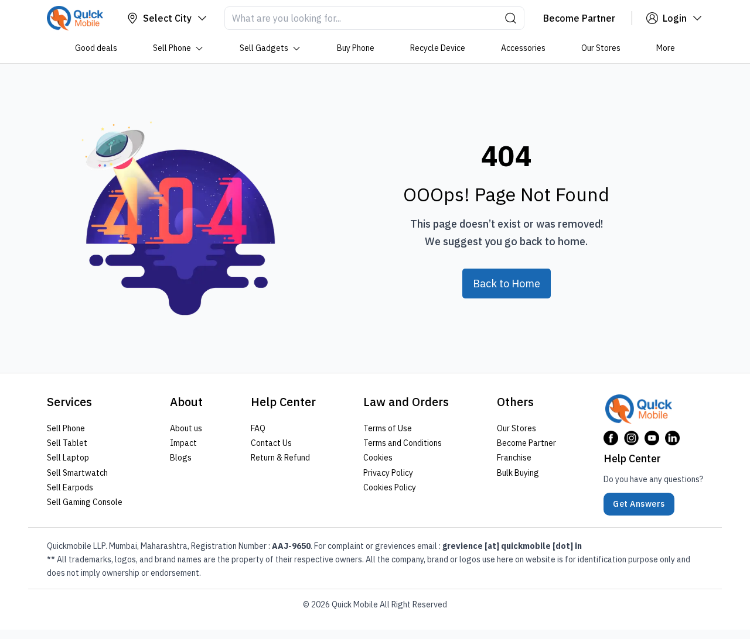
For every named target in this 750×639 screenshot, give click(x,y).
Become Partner (526, 443)
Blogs (181, 457)
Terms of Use (387, 428)
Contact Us (271, 443)
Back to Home (506, 283)
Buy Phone (355, 48)
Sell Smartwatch (77, 473)
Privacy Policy (388, 473)
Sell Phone (172, 48)
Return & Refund (280, 457)
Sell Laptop (68, 457)
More (665, 48)
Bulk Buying (518, 473)
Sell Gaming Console (84, 502)
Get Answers (639, 504)
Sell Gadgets (264, 48)
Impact (183, 443)
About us (186, 428)
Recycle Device (437, 48)
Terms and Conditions (402, 443)
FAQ (258, 428)
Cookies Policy (389, 487)
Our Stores (601, 48)
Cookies (378, 457)
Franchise (514, 457)
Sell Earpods (70, 487)
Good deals (96, 48)
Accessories (523, 48)
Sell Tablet (67, 443)
